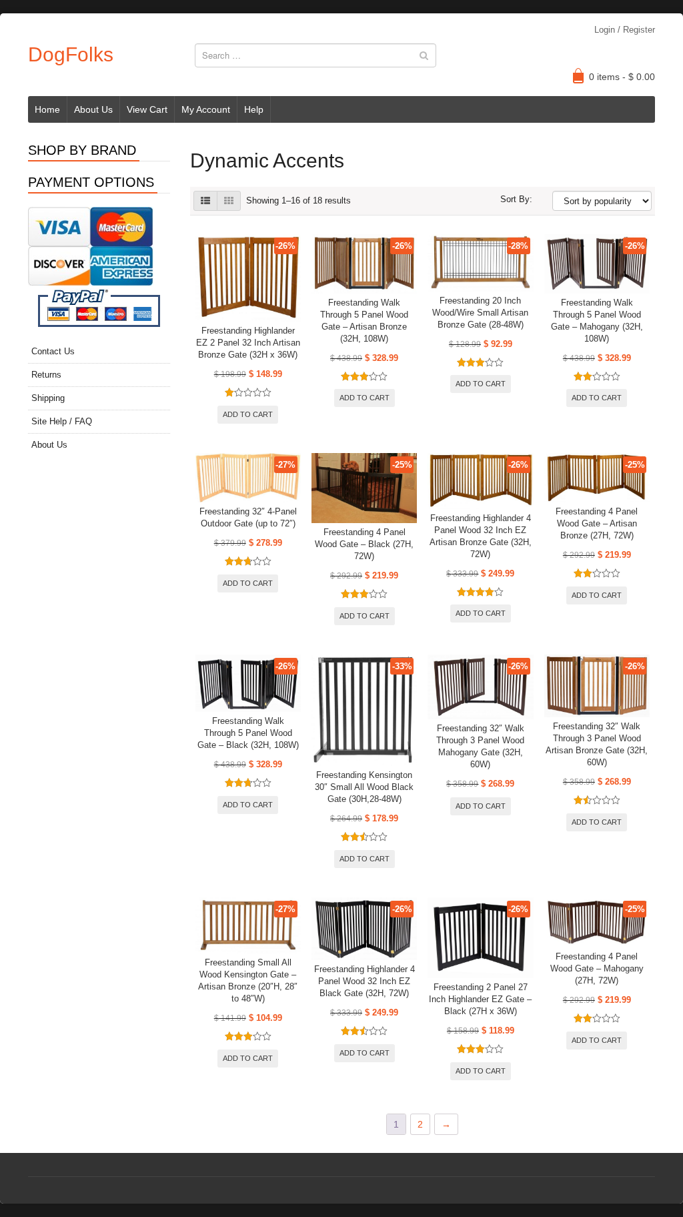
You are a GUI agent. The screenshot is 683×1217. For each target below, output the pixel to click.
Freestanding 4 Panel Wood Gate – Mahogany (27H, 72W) (597, 968)
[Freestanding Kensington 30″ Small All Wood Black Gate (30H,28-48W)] (364, 710)
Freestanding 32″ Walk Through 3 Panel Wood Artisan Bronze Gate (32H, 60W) (597, 744)
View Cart (147, 109)
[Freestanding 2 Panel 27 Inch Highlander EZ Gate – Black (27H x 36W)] (480, 937)
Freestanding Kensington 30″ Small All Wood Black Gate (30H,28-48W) (364, 787)
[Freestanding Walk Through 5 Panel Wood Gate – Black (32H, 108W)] (248, 683)
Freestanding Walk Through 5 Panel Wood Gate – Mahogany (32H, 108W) (597, 321)
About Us (93, 109)
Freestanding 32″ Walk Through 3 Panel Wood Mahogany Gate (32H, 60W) (480, 746)
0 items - (622, 76)
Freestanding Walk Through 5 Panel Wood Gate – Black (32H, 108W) (248, 733)
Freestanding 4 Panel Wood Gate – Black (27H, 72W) (364, 544)
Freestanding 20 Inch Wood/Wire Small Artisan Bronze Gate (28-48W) (480, 313)
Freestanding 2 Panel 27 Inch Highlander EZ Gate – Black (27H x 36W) (480, 999)
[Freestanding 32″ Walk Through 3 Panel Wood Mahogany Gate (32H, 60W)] (480, 687)
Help (253, 109)
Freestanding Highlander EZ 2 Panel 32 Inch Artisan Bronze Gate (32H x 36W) (248, 343)
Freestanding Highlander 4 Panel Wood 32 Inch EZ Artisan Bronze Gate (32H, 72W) (481, 536)
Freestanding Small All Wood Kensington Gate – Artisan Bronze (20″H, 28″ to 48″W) (247, 980)
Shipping (48, 398)
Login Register (624, 30)
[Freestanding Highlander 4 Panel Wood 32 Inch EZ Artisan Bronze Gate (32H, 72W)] (480, 481)
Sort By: (516, 199)
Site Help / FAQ (61, 421)
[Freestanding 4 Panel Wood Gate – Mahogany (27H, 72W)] (597, 922)
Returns (46, 375)
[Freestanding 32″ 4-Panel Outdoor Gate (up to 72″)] (248, 478)
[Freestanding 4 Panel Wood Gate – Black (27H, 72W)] (364, 488)
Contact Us (53, 351)
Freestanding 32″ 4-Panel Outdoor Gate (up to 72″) (248, 517)
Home (47, 109)
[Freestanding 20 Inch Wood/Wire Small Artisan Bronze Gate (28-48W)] (480, 263)
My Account (205, 109)
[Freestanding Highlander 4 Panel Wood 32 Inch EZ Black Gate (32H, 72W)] (364, 928)
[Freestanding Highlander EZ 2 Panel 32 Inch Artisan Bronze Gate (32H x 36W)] (248, 278)
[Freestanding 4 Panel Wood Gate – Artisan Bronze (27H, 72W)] (597, 477)
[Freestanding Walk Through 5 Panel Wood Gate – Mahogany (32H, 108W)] (597, 264)
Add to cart (248, 414)
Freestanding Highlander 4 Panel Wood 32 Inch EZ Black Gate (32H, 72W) (364, 981)
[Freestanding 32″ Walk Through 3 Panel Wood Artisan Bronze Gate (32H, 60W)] (597, 686)
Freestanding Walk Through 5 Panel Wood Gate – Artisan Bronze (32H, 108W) (364, 321)
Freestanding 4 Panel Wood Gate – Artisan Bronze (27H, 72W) (597, 523)
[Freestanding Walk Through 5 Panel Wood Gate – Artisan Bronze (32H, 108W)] (364, 264)
